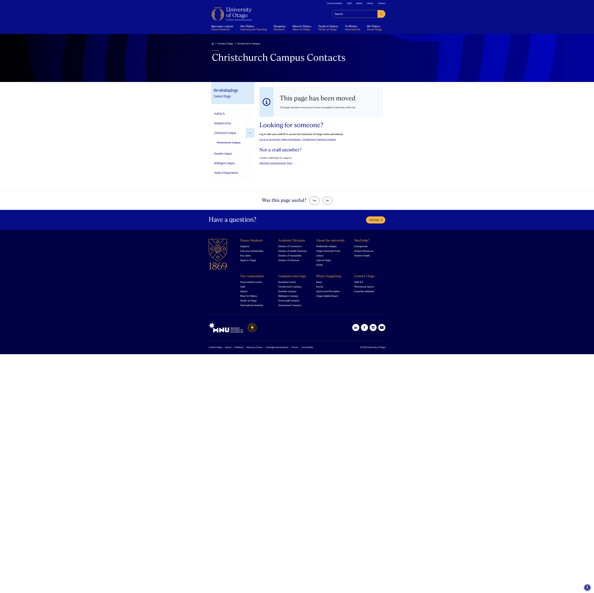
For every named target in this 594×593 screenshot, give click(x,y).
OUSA (319, 265)
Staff (349, 3)
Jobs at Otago (323, 260)
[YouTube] (381, 327)
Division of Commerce (290, 246)
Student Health (362, 255)
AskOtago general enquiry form (275, 163)
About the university (330, 240)
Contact (381, 3)
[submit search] (381, 14)
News (319, 282)
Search (228, 347)
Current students (334, 3)
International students (251, 305)
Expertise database (364, 291)
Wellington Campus (288, 296)
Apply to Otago (248, 260)
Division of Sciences (288, 260)
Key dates (245, 255)
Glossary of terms (255, 347)
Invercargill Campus (288, 300)
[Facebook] (364, 327)
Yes (314, 200)
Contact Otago (225, 43)
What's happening (328, 276)
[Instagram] (373, 327)
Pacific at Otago (248, 300)
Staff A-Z (358, 282)
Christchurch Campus (289, 286)
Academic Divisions (291, 240)
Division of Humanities (289, 255)
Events (319, 286)
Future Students (251, 240)
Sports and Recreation (328, 291)
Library (370, 3)
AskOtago (374, 220)
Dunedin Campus (287, 291)
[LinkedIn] (355, 327)
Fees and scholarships (251, 251)
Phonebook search (364, 286)
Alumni (359, 3)
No (327, 200)
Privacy (295, 347)
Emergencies (361, 246)
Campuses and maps (292, 276)
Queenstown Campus (289, 305)
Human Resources (363, 251)
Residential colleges (326, 246)
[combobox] (355, 14)
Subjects (244, 246)
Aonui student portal (251, 282)
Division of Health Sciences (292, 251)
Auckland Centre (287, 282)
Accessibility (307, 347)
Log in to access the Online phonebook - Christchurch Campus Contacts (297, 139)
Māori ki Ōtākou (248, 296)
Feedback (239, 347)
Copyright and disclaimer (277, 347)
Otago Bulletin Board (327, 296)
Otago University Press (328, 251)
